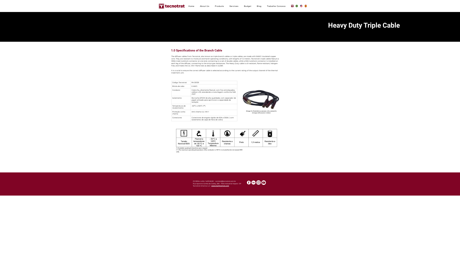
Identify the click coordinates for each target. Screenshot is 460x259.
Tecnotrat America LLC (201, 186)
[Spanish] (305, 6)
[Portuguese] (296, 6)
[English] (300, 6)
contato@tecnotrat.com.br (225, 181)
